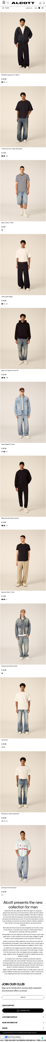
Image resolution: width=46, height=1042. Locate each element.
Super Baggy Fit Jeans (8, 444)
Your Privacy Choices (14, 1037)
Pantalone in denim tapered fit (10, 814)
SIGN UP (23, 997)
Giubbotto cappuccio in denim (10, 75)
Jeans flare (4, 740)
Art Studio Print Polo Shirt (8, 888)
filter (7, 8)
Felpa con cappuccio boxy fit (9, 370)
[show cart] (44, 3)
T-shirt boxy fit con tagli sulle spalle (11, 149)
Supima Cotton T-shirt (7, 592)
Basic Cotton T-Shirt (7, 223)
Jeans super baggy (7, 296)
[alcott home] (23, 3)
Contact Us (24, 1010)
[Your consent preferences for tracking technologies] (42, 1038)
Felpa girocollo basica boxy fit (10, 518)
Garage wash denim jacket (9, 666)
